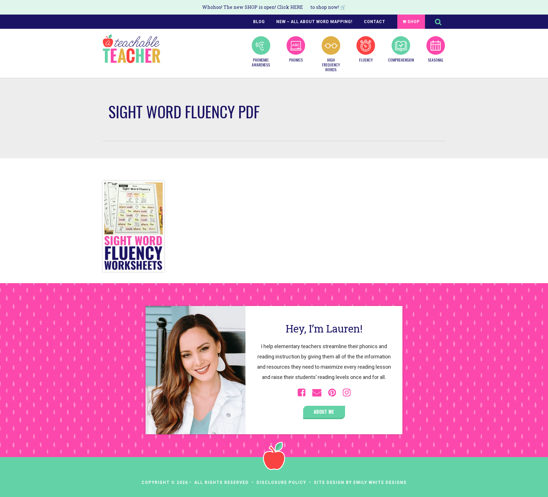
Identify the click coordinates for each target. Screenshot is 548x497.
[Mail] (316, 392)
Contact (374, 21)
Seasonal (436, 59)
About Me (324, 411)
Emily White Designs (380, 482)
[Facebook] (301, 392)
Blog (259, 21)
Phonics (296, 59)
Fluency (366, 59)
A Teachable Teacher (131, 49)
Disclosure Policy (281, 482)
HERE (296, 7)
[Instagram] (346, 392)
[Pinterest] (332, 392)
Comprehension (401, 59)
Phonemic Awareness (261, 62)
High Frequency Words (331, 64)
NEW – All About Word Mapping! (314, 21)
